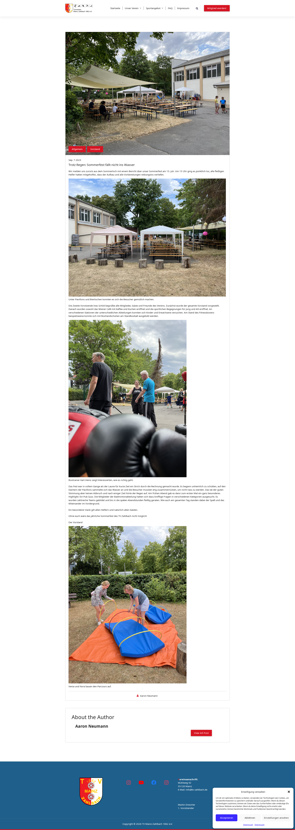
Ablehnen (250, 817)
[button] (288, 791)
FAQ (170, 8)
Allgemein (77, 149)
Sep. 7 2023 (75, 159)
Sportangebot (153, 8)
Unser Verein (131, 8)
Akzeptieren (226, 817)
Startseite (115, 8)
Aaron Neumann (149, 695)
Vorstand (95, 149)
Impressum (248, 824)
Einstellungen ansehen (276, 817)
